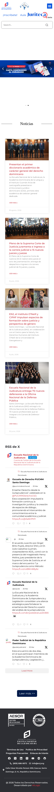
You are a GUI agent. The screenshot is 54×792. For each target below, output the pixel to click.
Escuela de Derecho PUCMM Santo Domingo (28, 481)
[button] (49, 6)
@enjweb (16, 589)
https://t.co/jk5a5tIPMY (24, 519)
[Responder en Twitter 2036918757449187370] (14, 664)
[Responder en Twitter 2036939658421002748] (14, 574)
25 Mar (35, 486)
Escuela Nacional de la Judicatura (24, 583)
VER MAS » (13, 203)
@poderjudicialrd (19, 647)
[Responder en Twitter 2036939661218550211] (14, 524)
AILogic (36, 785)
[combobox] (21, 24)
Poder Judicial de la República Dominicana (29, 642)
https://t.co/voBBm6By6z (25, 569)
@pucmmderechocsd (21, 486)
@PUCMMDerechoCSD (24, 496)
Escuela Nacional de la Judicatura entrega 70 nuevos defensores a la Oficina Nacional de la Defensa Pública (26, 394)
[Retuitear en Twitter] (19, 471)
